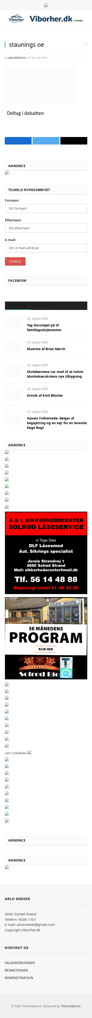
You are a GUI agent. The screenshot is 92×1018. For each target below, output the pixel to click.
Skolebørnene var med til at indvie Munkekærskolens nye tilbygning (55, 374)
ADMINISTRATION (19, 977)
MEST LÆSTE (43, 305)
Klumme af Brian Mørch (46, 349)
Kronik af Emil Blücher (45, 395)
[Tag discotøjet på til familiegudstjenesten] (14, 323)
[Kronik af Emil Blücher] (14, 394)
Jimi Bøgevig (17, 57)
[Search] (86, 18)
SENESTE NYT (18, 305)
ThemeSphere (70, 1006)
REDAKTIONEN (16, 970)
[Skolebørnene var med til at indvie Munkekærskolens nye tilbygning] (14, 370)
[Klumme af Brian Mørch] (14, 347)
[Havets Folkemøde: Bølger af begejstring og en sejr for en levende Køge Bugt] (14, 416)
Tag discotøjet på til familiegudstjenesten (44, 327)
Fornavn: (12, 200)
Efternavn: (13, 220)
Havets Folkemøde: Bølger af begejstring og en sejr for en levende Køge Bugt (57, 423)
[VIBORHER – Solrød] (45, 18)
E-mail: (10, 240)
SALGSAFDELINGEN (20, 962)
